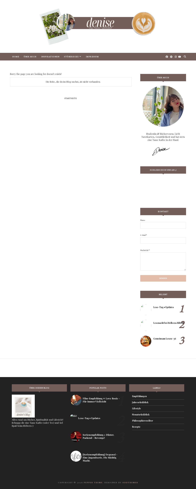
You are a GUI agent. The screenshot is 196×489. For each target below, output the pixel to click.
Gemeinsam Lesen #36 (164, 338)
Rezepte (136, 426)
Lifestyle (136, 408)
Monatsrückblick (140, 414)
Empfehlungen (139, 396)
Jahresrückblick (140, 402)
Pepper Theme (93, 482)
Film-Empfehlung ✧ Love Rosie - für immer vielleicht (101, 400)
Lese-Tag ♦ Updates (163, 307)
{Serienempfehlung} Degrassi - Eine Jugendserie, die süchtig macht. (100, 457)
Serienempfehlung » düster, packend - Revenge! (98, 436)
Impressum (92, 56)
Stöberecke (71, 56)
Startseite (70, 98)
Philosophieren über (142, 420)
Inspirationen (50, 56)
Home (15, 56)
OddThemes (130, 482)
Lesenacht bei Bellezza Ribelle (168, 322)
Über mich (30, 56)
